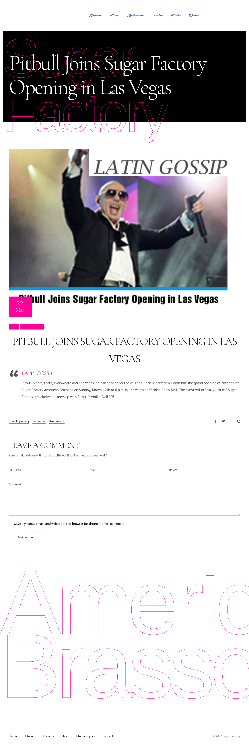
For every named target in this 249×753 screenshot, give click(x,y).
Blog (14, 327)
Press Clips (32, 327)
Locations (95, 15)
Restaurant (57, 421)
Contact (194, 15)
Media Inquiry (85, 736)
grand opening (19, 421)
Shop (65, 736)
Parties (157, 15)
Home (13, 736)
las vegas (39, 421)
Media (175, 15)
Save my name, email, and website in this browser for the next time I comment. (69, 523)
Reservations (135, 15)
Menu (114, 15)
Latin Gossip (37, 373)
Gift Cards (47, 736)
